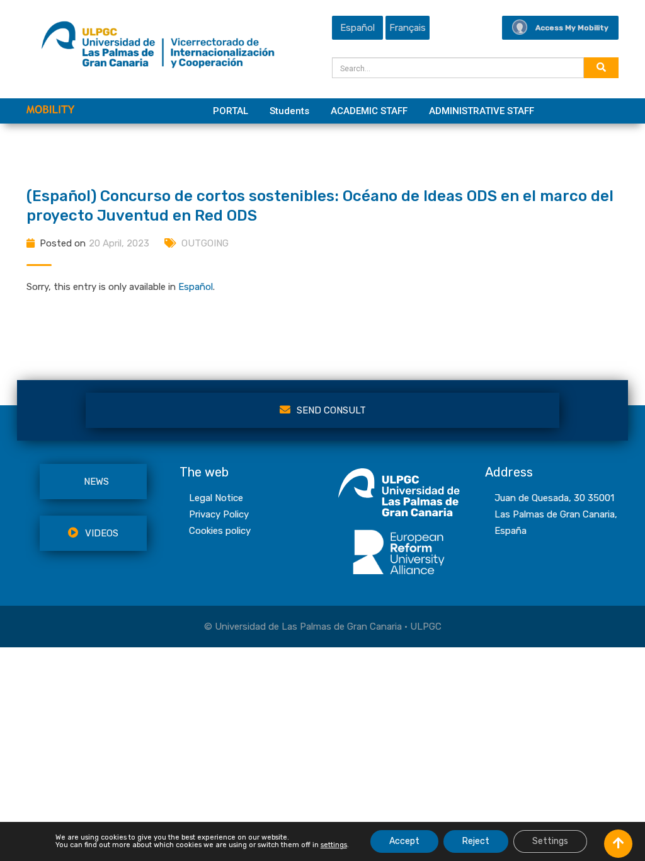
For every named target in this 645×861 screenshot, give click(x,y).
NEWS (96, 481)
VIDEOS (101, 533)
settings (334, 845)
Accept (404, 841)
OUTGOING (205, 243)
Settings (550, 841)
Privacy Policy (219, 514)
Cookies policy (220, 530)
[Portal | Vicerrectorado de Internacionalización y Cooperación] (157, 48)
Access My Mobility (571, 27)
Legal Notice (216, 498)
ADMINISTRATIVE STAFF (481, 111)
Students (289, 111)
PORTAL (230, 111)
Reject (475, 841)
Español (195, 286)
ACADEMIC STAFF (369, 111)
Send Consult (331, 410)
